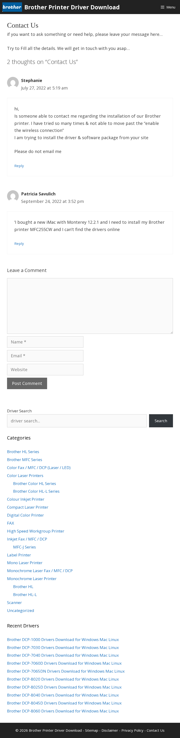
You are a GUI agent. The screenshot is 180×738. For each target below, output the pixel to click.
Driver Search (19, 411)
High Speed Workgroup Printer (35, 531)
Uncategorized (20, 610)
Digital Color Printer (25, 515)
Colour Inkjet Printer (25, 499)
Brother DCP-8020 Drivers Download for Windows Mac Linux (63, 679)
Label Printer (19, 555)
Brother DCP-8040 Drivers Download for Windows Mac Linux (63, 695)
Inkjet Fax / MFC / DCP (27, 539)
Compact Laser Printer (27, 507)
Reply (19, 165)
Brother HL (23, 586)
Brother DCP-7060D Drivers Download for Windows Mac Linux (64, 663)
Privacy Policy (132, 730)
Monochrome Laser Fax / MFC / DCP (40, 570)
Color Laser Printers (25, 475)
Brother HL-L (25, 594)
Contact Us (156, 730)
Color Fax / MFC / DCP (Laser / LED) (39, 467)
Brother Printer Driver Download (72, 7)
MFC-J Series (24, 547)
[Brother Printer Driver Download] (13, 7)
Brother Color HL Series (34, 483)
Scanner (14, 602)
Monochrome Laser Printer (31, 578)
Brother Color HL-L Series (36, 491)
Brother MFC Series (24, 459)
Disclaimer (109, 730)
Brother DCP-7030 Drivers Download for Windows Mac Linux (63, 647)
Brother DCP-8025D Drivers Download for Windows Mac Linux (64, 687)
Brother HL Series (23, 451)
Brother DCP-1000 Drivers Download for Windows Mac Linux (63, 639)
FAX (10, 523)
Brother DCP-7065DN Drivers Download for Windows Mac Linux (66, 671)
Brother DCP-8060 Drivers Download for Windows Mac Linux (63, 711)
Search (161, 420)
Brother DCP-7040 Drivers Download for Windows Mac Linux (63, 655)
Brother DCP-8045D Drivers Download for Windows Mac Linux (64, 703)
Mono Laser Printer (24, 562)
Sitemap (91, 730)
